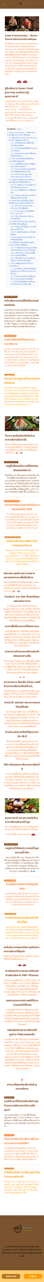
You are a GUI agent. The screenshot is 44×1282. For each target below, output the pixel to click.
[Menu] (3, 4)
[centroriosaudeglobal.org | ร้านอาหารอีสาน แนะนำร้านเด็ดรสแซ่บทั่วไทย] (22, 4)
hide (19, 129)
